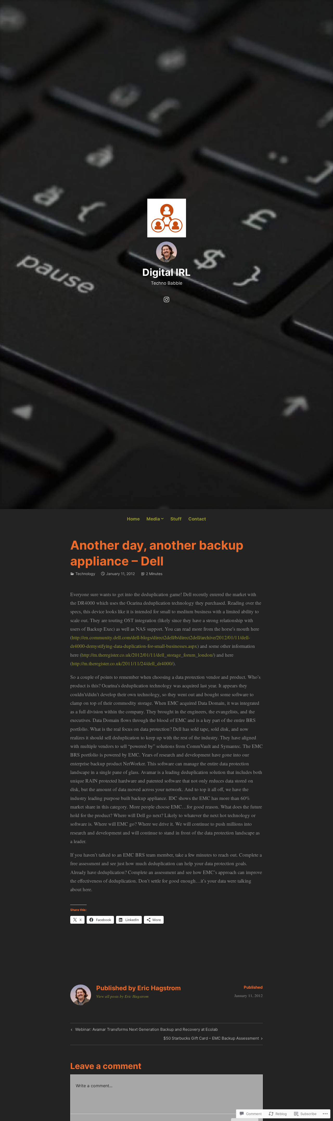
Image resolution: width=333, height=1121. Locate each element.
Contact (197, 519)
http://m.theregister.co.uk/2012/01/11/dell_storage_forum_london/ (147, 654)
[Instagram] (166, 298)
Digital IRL (166, 272)
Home (133, 519)
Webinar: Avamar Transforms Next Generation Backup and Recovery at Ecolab (143, 1030)
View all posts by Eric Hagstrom (122, 996)
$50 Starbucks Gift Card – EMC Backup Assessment (211, 1039)
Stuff (176, 519)
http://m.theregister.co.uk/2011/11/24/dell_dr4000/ (122, 663)
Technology (85, 573)
